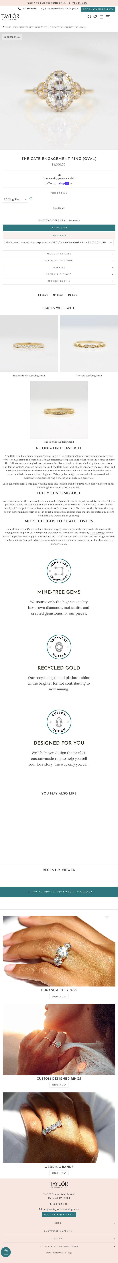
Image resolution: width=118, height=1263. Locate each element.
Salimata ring (16, 540)
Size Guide (59, 207)
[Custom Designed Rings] (59, 1039)
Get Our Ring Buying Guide (58, 1246)
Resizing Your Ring (59, 260)
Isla (78, 487)
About (58, 1238)
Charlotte (64, 487)
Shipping (59, 267)
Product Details (59, 254)
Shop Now (59, 996)
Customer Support (58, 1231)
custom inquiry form (23, 511)
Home (7, 27)
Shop (58, 1223)
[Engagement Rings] (59, 951)
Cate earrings (97, 532)
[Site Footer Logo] (59, 1184)
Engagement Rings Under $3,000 (30, 27)
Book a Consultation (98, 9)
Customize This (59, 281)
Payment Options (59, 274)
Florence (53, 487)
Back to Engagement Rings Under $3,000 (61, 892)
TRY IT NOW (80, 3)
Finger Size (59, 193)
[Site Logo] (10, 16)
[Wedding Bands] (59, 1127)
